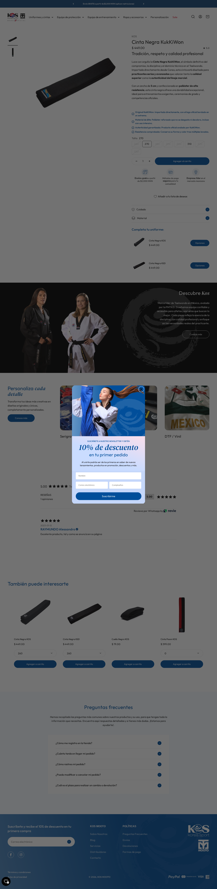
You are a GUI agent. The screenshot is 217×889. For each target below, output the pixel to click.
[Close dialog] (141, 389)
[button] (108, 496)
